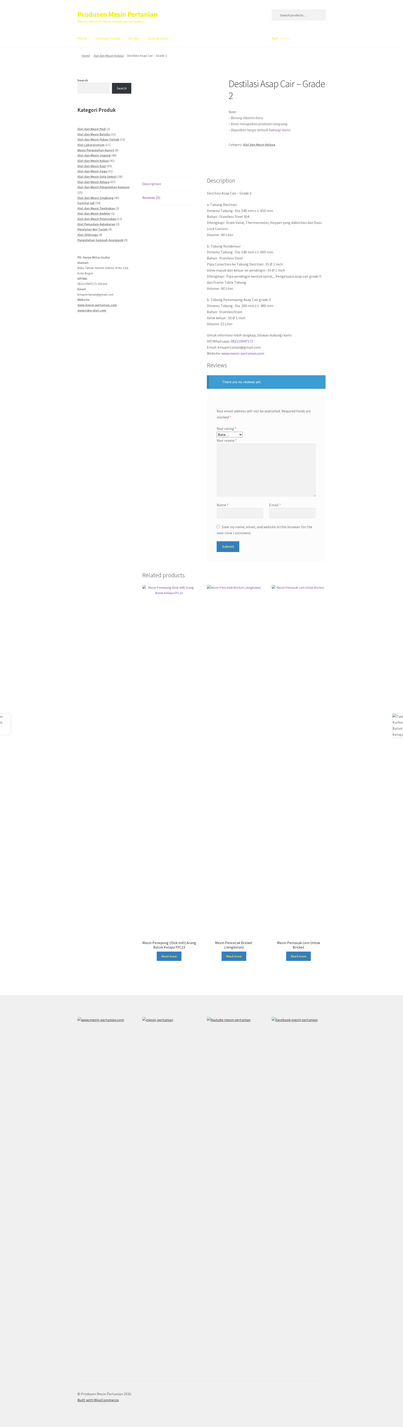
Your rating (226, 428)
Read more (169, 956)
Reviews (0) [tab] (151, 197)
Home (82, 38)
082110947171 (242, 341)
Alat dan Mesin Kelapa (109, 55)
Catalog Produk (107, 38)
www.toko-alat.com (91, 310)
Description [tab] (151, 183)
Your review (227, 440)
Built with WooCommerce (98, 1400)
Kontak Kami (158, 38)
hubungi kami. (280, 129)
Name (223, 505)
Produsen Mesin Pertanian (117, 14)
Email (275, 505)
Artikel (134, 38)
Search (82, 80)
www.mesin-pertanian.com (242, 353)
